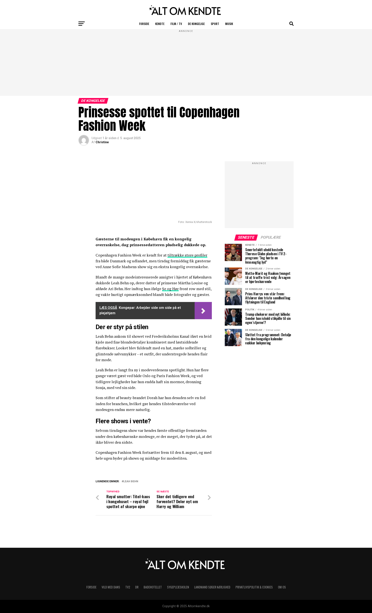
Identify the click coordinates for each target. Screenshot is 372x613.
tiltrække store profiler (187, 255)
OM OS (282, 587)
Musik (229, 23)
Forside (144, 23)
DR (136, 587)
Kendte (159, 23)
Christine (102, 142)
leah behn (130, 481)
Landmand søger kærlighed (212, 587)
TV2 (127, 587)
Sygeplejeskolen (178, 587)
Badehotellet (153, 587)
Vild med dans (111, 587)
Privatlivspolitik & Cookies (254, 587)
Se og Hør (170, 288)
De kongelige (196, 23)
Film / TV (176, 23)
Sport (215, 23)
